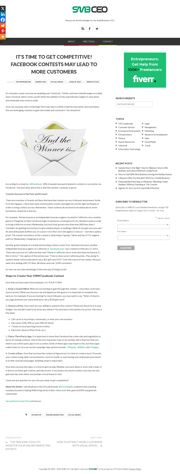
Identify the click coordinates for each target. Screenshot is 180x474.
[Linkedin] (3, 14)
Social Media (56, 82)
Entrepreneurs (23, 82)
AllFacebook (35, 184)
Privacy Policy (135, 469)
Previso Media (121, 469)
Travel (147, 145)
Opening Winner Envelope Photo (17, 401)
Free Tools (89, 41)
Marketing (40, 82)
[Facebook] (3, 20)
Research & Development (156, 134)
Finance (121, 138)
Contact (108, 41)
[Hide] (1, 42)
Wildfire (81, 347)
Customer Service (126, 127)
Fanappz (95, 347)
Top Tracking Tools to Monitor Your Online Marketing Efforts (28, 445)
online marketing (55, 415)
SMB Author (93, 82)
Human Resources (126, 142)
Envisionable (67, 386)
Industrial (122, 145)
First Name (142, 232)
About (71, 41)
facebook (36, 415)
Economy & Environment (129, 131)
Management (150, 127)
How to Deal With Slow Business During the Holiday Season (145, 174)
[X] (3, 8)
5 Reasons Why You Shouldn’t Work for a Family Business (144, 178)
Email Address (142, 221)
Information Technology (129, 149)
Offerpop (71, 347)
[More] (3, 36)
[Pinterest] (3, 31)
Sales (147, 138)
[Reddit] (3, 25)
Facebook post (57, 248)
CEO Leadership (125, 123)
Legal (147, 123)
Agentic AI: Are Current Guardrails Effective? (138, 188)
